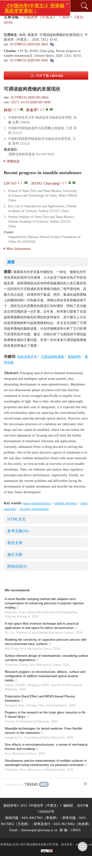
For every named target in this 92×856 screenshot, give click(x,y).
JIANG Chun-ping (45, 183)
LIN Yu (9, 183)
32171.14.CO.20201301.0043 (31, 102)
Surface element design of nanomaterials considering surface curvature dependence (46, 658)
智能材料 (74, 357)
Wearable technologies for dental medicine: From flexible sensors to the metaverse (43, 731)
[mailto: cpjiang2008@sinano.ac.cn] (73, 182)
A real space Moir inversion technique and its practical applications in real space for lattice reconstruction (42, 626)
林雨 (7, 110)
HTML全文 (16, 519)
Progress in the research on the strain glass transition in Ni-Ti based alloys (45, 714)
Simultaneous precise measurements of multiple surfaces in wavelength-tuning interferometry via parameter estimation (46, 763)
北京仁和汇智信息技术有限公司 (32, 844)
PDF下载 (49, 76)
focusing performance (34, 509)
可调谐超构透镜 (52, 357)
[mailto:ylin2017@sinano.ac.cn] (21, 109)
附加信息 (17, 566)
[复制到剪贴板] (52, 44)
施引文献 (14, 555)
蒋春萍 (31, 110)
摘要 (11, 262)
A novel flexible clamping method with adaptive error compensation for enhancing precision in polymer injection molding (44, 603)
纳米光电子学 (27, 357)
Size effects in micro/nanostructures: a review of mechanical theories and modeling (46, 747)
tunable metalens (65, 503)
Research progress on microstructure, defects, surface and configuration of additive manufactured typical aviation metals (45, 676)
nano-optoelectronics (37, 503)
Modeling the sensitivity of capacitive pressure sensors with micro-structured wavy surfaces (45, 642)
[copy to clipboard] (52, 60)
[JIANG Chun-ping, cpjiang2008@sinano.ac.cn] (69, 182)
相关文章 (14, 543)
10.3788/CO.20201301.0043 (29, 44)
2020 (65, 17)
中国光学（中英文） (40, 17)
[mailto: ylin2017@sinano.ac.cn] (26, 182)
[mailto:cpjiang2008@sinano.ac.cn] (51, 109)
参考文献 (18, 531)
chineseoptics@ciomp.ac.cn (39, 830)
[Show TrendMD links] (85, 784)
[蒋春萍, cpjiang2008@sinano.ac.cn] (47, 109)
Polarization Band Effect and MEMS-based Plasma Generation (40, 698)
